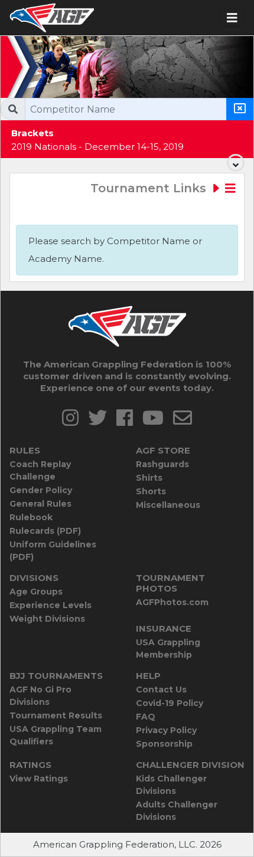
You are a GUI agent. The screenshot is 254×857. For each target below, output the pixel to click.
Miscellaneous (168, 505)
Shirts (149, 477)
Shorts (151, 491)
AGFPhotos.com (172, 602)
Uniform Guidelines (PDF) (52, 550)
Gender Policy (40, 490)
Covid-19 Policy (169, 703)
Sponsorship (164, 743)
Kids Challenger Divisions (171, 784)
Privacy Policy (166, 730)
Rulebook (31, 517)
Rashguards (162, 464)
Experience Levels (50, 605)
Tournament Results (55, 715)
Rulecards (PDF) (45, 531)
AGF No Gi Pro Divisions (40, 695)
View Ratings (38, 778)
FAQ (145, 716)
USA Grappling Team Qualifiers (55, 735)
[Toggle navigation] (232, 18)
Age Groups (36, 591)
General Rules (40, 503)
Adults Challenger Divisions (176, 810)
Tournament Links (150, 188)
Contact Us (161, 689)
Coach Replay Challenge (40, 470)
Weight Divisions (47, 618)
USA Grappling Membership (168, 648)
